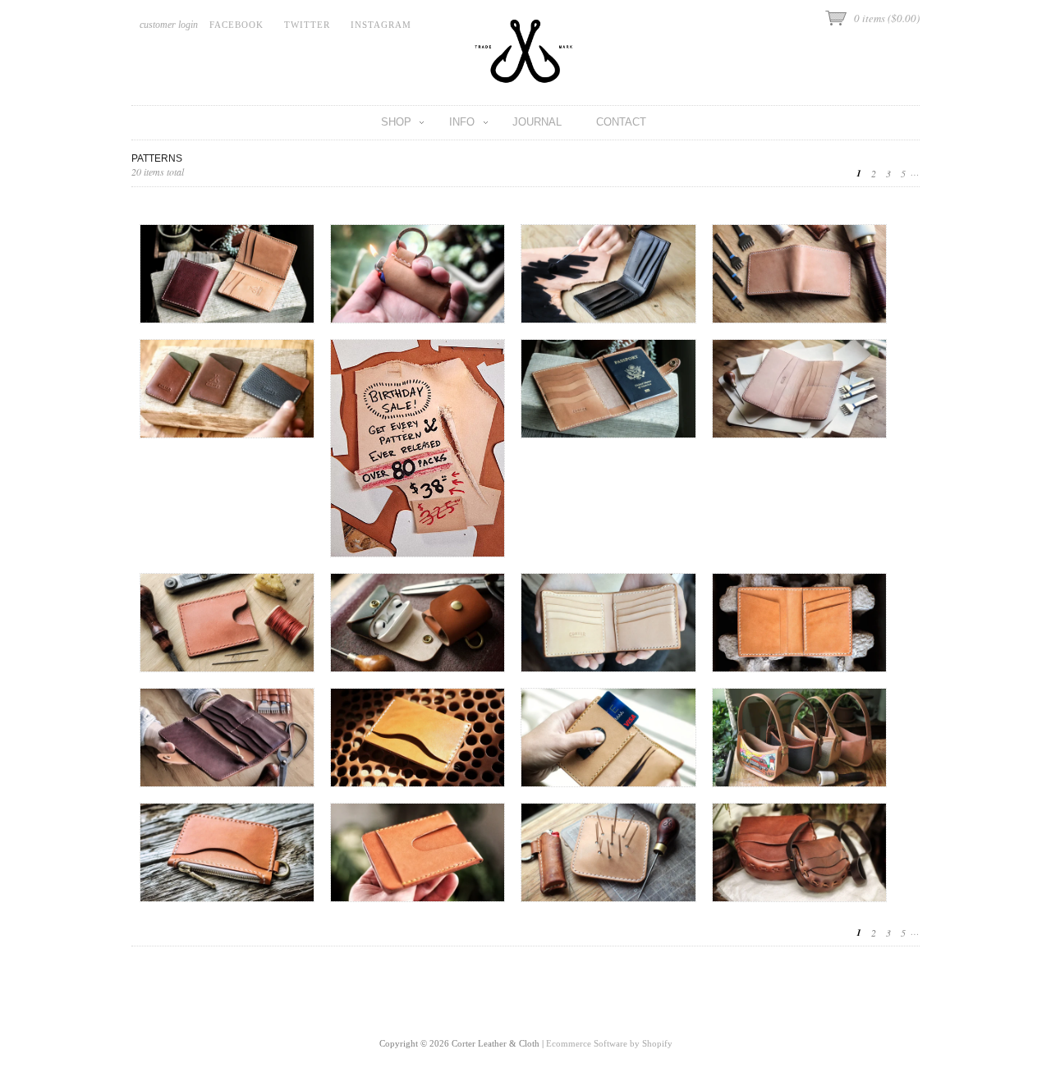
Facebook (236, 25)
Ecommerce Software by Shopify (609, 1043)
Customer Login (169, 24)
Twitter (307, 25)
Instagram (381, 25)
